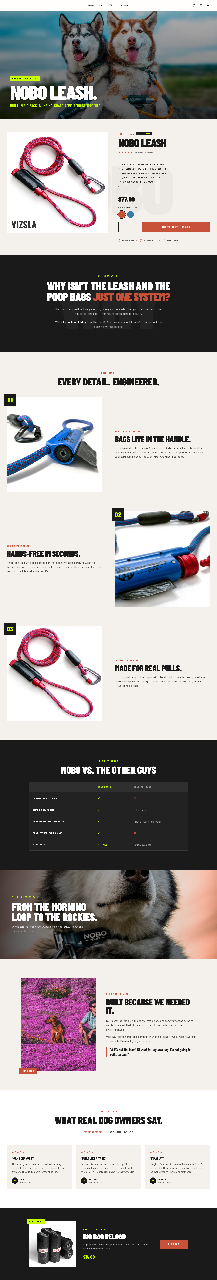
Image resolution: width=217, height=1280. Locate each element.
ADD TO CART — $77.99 (176, 226)
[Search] (194, 5)
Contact (125, 5)
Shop (101, 5)
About (113, 5)
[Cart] (208, 5)
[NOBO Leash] (15, 5)
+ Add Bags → (174, 1244)
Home (91, 5)
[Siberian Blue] (130, 214)
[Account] (201, 5)
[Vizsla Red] (121, 214)
